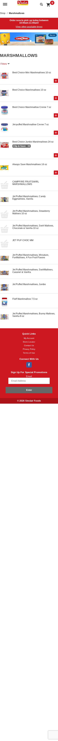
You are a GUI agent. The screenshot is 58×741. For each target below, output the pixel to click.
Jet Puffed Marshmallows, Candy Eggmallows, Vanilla (29, 197)
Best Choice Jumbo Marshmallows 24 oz (33, 142)
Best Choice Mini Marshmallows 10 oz (31, 72)
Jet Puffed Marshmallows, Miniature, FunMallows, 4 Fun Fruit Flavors (30, 256)
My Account (29, 338)
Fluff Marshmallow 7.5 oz (25, 299)
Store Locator (29, 342)
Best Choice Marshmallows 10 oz (29, 90)
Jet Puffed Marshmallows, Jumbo (29, 284)
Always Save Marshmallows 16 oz (29, 164)
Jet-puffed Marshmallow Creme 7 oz (30, 124)
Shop (2, 13)
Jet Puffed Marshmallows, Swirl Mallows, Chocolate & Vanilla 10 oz (33, 226)
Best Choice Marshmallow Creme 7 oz (31, 107)
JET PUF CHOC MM (23, 240)
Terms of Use (29, 353)
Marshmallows (16, 13)
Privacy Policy (29, 349)
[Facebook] (29, 364)
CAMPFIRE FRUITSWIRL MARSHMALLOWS (25, 182)
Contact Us (29, 345)
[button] (29, 39)
